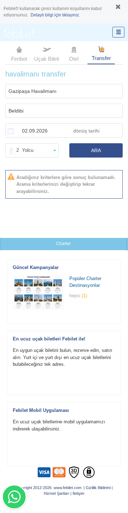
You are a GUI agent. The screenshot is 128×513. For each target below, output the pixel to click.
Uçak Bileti (46, 59)
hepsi (78, 295)
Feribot (19, 59)
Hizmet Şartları (56, 493)
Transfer (101, 58)
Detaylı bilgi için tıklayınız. (55, 15)
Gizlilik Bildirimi (98, 487)
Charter (63, 243)
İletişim (78, 493)
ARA (96, 150)
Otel (74, 59)
